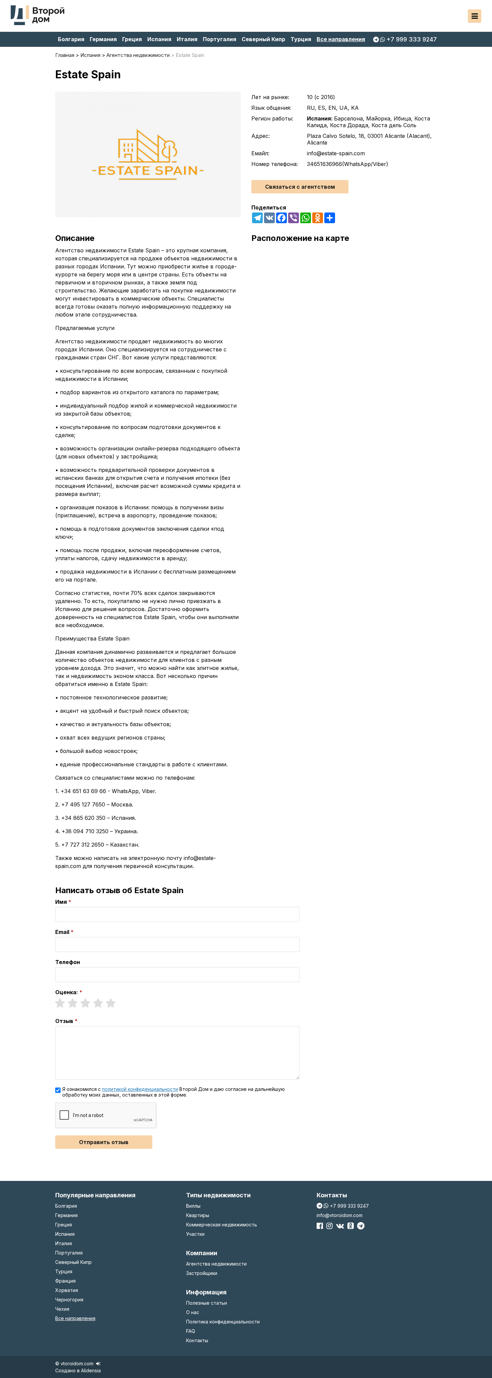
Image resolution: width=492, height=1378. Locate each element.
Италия (187, 39)
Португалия (219, 39)
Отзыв (64, 1021)
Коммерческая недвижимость (221, 1224)
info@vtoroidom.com (339, 1215)
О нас (192, 1312)
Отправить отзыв (104, 1142)
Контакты (197, 1340)
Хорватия (66, 1290)
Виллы (193, 1206)
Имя (61, 901)
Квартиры (197, 1215)
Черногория (69, 1299)
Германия (103, 39)
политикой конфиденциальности (140, 1089)
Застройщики (201, 1273)
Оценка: (66, 992)
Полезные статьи (206, 1303)
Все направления (341, 39)
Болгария (71, 39)
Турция (301, 39)
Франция (65, 1281)
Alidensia (91, 1370)
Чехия (62, 1309)
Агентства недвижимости (216, 1264)
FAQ (190, 1331)
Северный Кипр (263, 39)
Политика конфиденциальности (223, 1321)
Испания (159, 39)
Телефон (67, 962)
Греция (132, 39)
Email (62, 932)
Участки (195, 1234)
